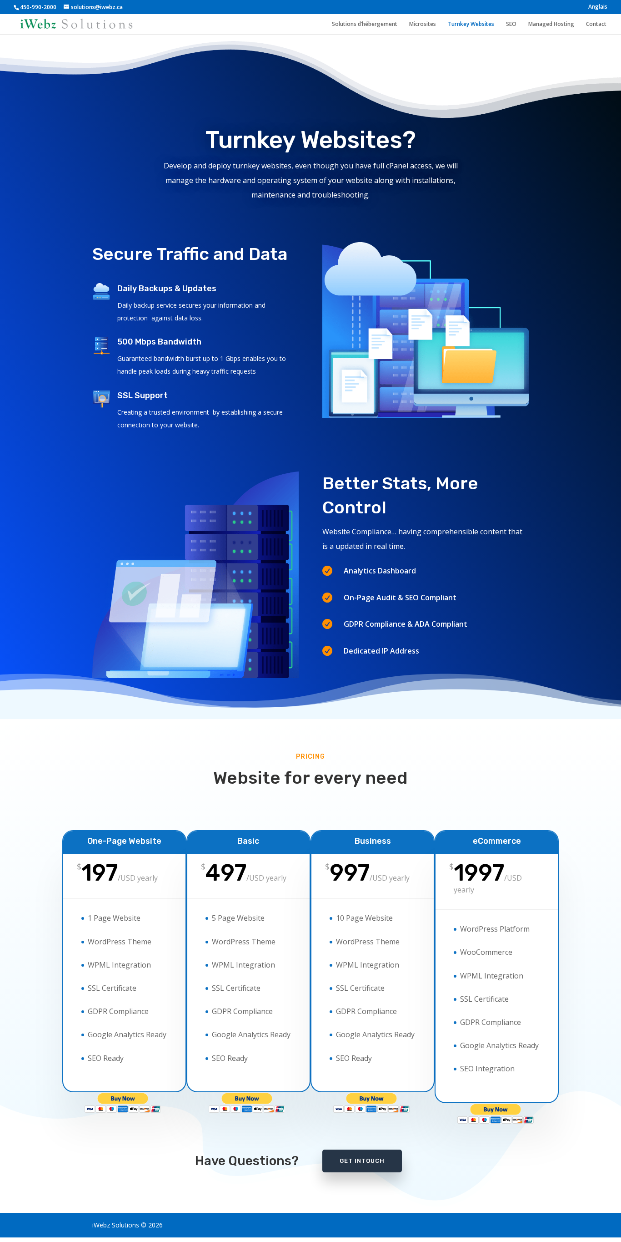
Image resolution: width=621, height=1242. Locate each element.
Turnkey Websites (471, 24)
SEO (511, 24)
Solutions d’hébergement (364, 24)
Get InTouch (362, 1160)
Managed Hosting (551, 24)
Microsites (422, 24)
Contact (596, 24)
